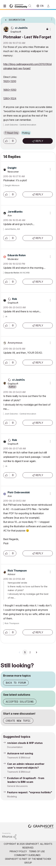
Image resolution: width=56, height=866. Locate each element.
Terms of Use (37, 851)
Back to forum (16, 682)
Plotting (26, 133)
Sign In (50, 6)
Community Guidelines (27, 855)
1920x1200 (9, 81)
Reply (39, 140)
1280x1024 (9, 98)
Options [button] (51, 19)
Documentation (15, 747)
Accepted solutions (20, 701)
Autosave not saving (20, 753)
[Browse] (5, 6)
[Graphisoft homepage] (41, 827)
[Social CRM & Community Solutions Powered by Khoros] (9, 835)
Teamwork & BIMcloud (18, 757)
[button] (6, 141)
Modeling (12, 796)
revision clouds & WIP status (25, 742)
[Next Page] (36, 652)
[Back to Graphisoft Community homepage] (19, 5)
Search (30, 6)
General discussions (17, 786)
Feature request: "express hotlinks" (29, 792)
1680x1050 (9, 89)
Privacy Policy (18, 851)
